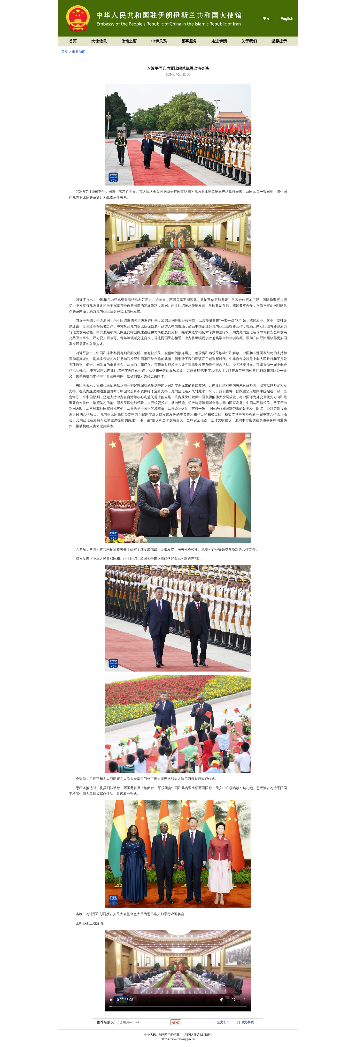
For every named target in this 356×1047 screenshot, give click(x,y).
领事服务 (189, 41)
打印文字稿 (245, 1022)
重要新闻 (78, 51)
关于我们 (249, 41)
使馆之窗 (129, 41)
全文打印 (223, 1022)
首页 (73, 41)
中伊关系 (159, 41)
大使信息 (99, 41)
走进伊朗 (219, 41)
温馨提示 (279, 41)
